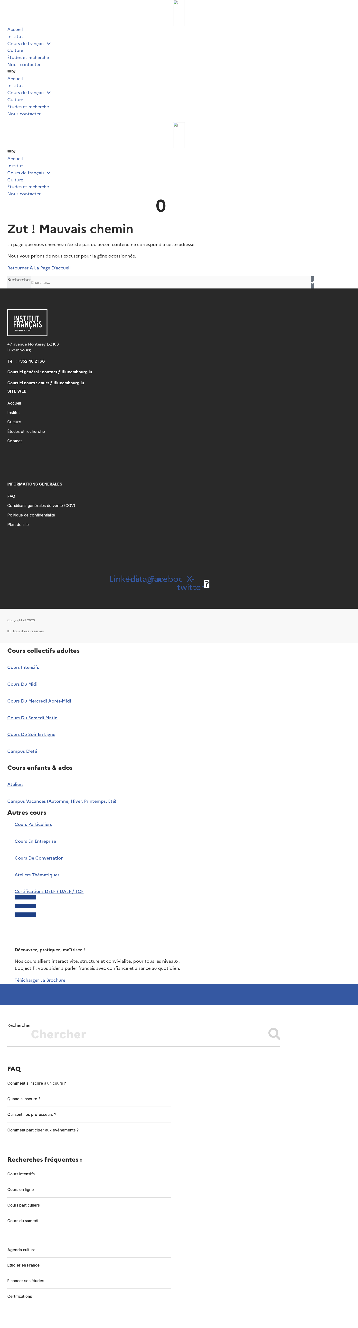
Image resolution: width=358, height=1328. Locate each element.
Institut (15, 36)
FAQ (11, 496)
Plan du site (18, 524)
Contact (14, 440)
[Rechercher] (312, 282)
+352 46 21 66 (31, 361)
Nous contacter (24, 64)
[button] (179, 71)
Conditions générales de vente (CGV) (41, 505)
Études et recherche (28, 57)
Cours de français (27, 43)
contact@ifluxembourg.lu (67, 371)
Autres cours (26, 812)
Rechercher (19, 279)
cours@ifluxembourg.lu (61, 382)
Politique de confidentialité (31, 515)
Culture (15, 50)
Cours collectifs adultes (43, 650)
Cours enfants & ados (40, 767)
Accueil (15, 29)
